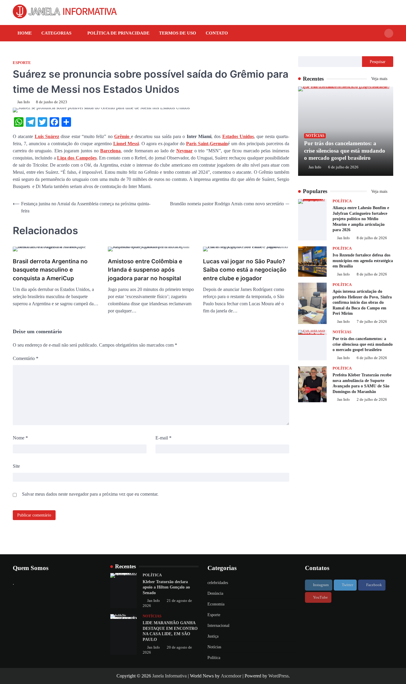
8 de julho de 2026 (372, 238)
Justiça (212, 636)
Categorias (56, 33)
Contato (217, 33)
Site (16, 466)
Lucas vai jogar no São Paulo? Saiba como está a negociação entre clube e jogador (245, 270)
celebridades (217, 582)
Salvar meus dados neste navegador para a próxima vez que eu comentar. (90, 494)
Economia (215, 604)
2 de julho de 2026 (372, 399)
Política (342, 201)
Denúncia (215, 593)
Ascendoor (231, 675)
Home (25, 33)
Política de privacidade (118, 33)
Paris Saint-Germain (207, 143)
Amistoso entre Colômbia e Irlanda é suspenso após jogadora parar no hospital (145, 270)
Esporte (22, 63)
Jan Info (23, 102)
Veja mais (379, 78)
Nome (20, 437)
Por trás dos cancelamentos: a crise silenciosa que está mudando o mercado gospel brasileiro (344, 150)
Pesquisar (377, 61)
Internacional (218, 625)
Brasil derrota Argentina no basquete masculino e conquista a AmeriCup (50, 270)
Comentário (25, 358)
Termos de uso (177, 33)
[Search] (388, 33)
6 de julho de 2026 (343, 167)
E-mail (163, 437)
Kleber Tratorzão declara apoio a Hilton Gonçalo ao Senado (166, 587)
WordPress (278, 675)
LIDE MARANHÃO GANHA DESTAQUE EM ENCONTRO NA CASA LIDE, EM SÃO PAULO (170, 631)
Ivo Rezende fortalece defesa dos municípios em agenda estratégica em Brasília (363, 260)
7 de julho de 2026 (372, 322)
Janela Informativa (169, 675)
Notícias (315, 136)
